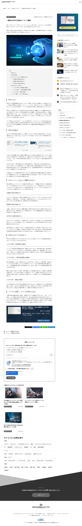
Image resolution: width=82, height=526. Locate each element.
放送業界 (50, 467)
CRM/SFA (11, 453)
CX (31, 447)
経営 (35, 447)
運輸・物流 (32, 467)
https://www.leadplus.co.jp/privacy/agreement (21, 365)
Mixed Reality (28, 453)
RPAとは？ (13, 72)
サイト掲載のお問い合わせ (34, 515)
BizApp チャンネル (51, 513)
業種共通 (6, 470)
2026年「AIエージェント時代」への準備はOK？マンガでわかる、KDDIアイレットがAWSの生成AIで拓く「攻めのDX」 (69, 97)
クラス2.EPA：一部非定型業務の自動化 (22, 89)
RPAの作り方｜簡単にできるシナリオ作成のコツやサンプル (71, 71)
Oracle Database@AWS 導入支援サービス (69, 102)
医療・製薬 (17, 467)
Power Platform (49, 460)
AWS (29, 460)
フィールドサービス (21, 460)
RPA (7, 25)
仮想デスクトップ (37, 453)
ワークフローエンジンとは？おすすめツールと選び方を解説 (71, 59)
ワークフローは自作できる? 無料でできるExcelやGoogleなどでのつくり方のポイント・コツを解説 (71, 52)
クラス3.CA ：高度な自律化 (19, 91)
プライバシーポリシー (47, 515)
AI (5, 447)
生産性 (23, 252)
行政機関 (44, 467)
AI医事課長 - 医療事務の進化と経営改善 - (69, 84)
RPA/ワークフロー (11, 16)
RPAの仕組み (14, 75)
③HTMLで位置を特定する (19, 83)
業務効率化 (10, 447)
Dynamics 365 (40, 460)
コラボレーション (18, 447)
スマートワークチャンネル (62, 513)
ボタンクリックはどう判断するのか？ (19, 77)
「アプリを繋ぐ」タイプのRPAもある (19, 94)
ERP (5, 453)
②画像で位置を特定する (18, 81)
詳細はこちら (41, 495)
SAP (5, 460)
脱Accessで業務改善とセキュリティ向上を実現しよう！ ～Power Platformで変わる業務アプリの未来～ (69, 90)
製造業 (6, 467)
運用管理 (26, 447)
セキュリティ (13, 444)
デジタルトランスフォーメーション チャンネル (23, 513)
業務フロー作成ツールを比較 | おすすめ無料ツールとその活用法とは (71, 65)
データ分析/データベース (23, 444)
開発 (32, 444)
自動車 (38, 467)
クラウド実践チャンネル (40, 513)
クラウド (6, 444)
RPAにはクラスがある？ (16, 85)
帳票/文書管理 (41, 447)
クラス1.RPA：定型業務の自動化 (20, 87)
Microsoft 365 (12, 460)
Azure (33, 460)
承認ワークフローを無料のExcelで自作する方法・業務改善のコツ (70, 45)
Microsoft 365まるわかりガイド (67, 80)
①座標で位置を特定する (18, 79)
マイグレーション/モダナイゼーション (43, 444)
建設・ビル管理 (25, 467)
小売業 (11, 467)
